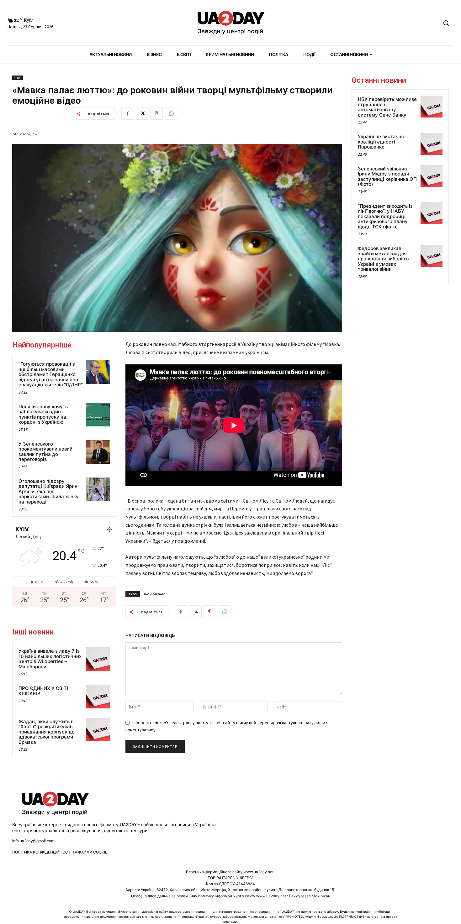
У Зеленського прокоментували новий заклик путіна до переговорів (45, 451)
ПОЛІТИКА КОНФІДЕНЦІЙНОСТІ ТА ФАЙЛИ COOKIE (59, 852)
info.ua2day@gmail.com (33, 840)
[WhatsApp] (171, 113)
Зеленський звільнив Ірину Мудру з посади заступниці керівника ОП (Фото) (387, 176)
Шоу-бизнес (154, 594)
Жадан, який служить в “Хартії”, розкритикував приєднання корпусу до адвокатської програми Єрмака (47, 731)
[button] (445, 22)
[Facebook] (127, 113)
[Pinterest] (156, 113)
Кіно (17, 78)
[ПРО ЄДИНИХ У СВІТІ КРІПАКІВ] (98, 696)
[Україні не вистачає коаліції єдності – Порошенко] (431, 144)
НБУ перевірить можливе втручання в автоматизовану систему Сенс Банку (387, 107)
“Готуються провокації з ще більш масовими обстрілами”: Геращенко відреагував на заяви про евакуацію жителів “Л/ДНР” (51, 374)
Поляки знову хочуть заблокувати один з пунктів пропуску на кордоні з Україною (43, 414)
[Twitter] (142, 113)
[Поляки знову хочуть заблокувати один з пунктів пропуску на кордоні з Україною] (98, 415)
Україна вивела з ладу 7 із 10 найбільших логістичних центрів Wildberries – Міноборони (50, 659)
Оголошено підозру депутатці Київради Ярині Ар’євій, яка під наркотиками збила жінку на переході (49, 491)
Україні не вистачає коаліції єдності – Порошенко (381, 141)
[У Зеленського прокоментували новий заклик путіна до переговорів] (98, 452)
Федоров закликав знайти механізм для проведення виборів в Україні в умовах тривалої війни (383, 258)
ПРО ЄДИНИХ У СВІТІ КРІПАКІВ (43, 691)
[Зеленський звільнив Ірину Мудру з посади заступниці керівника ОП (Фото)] (431, 176)
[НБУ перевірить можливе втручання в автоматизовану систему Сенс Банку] (431, 106)
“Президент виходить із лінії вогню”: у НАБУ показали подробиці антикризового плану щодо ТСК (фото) (385, 216)
